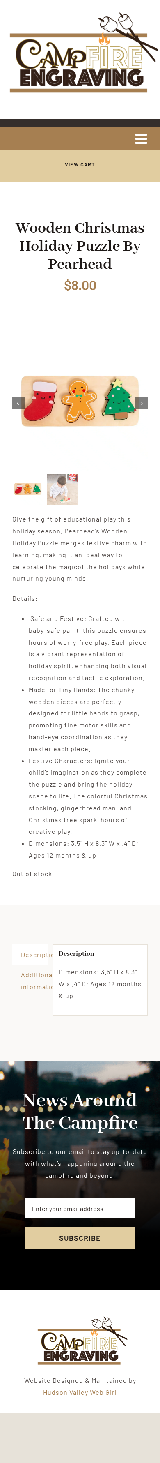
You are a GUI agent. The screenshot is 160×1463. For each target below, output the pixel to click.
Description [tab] (34, 954)
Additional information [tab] (34, 980)
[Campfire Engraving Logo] (80, 13)
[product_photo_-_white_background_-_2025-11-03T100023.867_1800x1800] (80, 403)
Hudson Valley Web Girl (80, 1392)
